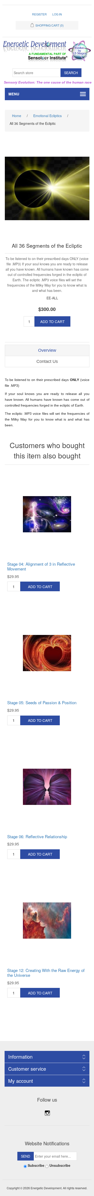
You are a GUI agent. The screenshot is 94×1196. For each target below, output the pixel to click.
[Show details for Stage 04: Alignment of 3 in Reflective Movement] (47, 514)
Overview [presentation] (47, 350)
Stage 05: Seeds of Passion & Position (41, 702)
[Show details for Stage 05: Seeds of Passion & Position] (47, 653)
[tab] (47, 350)
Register (39, 14)
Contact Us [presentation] (47, 361)
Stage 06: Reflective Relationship (37, 836)
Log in (57, 14)
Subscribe (36, 1165)
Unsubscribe (59, 1165)
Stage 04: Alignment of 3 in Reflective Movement (41, 566)
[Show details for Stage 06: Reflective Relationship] (47, 787)
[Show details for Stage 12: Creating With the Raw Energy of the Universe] (47, 920)
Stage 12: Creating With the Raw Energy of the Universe (46, 973)
